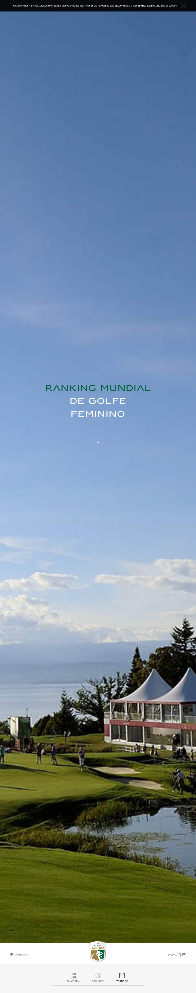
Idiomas (172, 955)
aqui (82, 5)
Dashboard (21, 954)
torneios (122, 981)
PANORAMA (73, 981)
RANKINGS (98, 981)
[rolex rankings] (98, 951)
